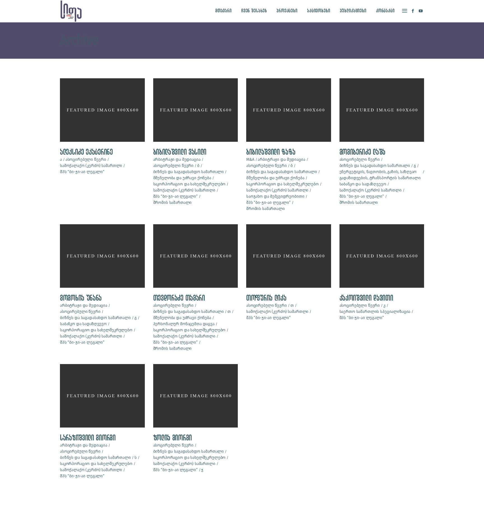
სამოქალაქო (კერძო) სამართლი (91, 165)
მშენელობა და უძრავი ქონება (182, 178)
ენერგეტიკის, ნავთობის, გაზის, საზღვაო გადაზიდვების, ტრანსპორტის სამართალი (380, 174)
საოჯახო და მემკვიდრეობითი (275, 196)
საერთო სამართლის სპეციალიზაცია (375, 311)
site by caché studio (344, 513)
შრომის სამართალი (172, 202)
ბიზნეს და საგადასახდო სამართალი (188, 171)
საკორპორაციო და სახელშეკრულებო (189, 184)
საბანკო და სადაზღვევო (362, 184)
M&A (250, 159)
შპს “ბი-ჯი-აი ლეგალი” (82, 171)
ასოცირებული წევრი (86, 159)
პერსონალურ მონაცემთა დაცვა (184, 324)
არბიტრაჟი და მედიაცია (177, 159)
